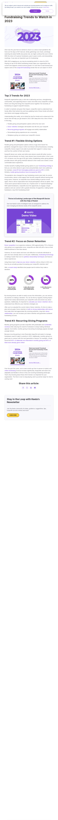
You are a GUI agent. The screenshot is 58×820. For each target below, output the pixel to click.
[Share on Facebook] (23, 387)
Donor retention (13, 126)
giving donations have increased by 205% (28, 172)
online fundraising (10, 370)
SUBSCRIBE (13, 415)
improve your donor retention (26, 262)
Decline (47, 11)
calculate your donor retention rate (40, 302)
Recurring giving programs (16, 129)
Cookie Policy (46, 7)
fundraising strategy (45, 166)
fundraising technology (46, 254)
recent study (13, 267)
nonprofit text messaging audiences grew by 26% (28, 170)
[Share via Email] (35, 387)
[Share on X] (27, 387)
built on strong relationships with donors (40, 309)
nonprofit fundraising (23, 67)
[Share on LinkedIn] (31, 387)
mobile (12, 172)
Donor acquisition (10, 245)
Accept (35, 11)
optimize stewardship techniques (33, 257)
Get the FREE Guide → (35, 87)
